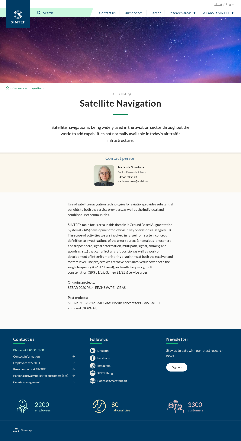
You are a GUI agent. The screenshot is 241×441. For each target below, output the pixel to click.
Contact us (107, 13)
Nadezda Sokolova (131, 167)
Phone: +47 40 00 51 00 (28, 350)
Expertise (36, 88)
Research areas (180, 13)
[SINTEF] (18, 14)
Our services (133, 13)
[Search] (39, 13)
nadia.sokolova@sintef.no (133, 181)
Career (155, 13)
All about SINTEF (216, 13)
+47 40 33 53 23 (127, 177)
